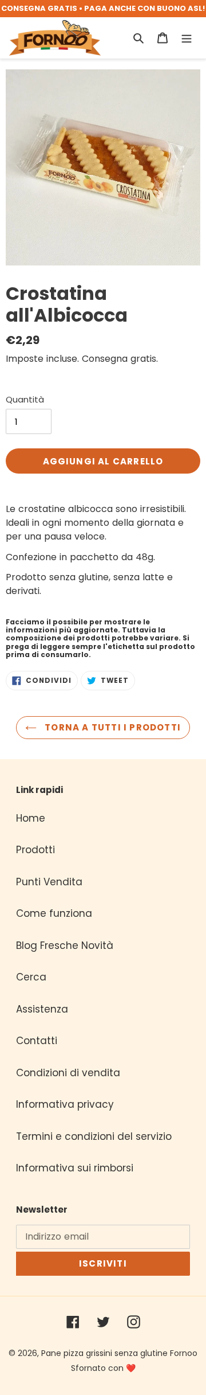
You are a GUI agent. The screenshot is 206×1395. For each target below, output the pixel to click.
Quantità (25, 399)
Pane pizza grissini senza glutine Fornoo (119, 1353)
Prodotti (35, 850)
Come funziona (54, 913)
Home (30, 818)
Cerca (31, 977)
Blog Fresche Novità (64, 945)
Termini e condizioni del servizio (94, 1136)
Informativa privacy (65, 1104)
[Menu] (187, 38)
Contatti (36, 1041)
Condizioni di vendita (68, 1073)
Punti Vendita (49, 882)
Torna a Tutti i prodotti (111, 727)
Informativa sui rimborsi (74, 1168)
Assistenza (42, 1009)
